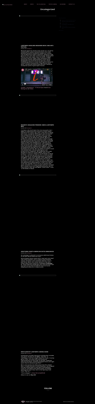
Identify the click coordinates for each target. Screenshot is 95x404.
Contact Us (72, 4)
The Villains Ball (41, 4)
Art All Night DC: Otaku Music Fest (68, 24)
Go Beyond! (63, 4)
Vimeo (31, 88)
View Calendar (61, 30)
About (25, 4)
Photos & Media (53, 4)
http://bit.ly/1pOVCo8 (38, 373)
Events (32, 4)
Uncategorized (29, 48)
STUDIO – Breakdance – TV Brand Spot (32, 87)
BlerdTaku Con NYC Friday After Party (68, 21)
